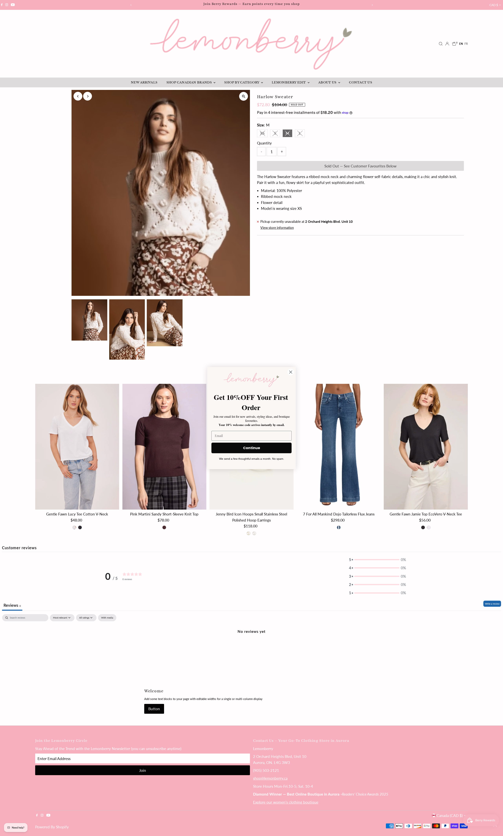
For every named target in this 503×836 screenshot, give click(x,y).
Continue (251, 447)
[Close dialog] (290, 372)
